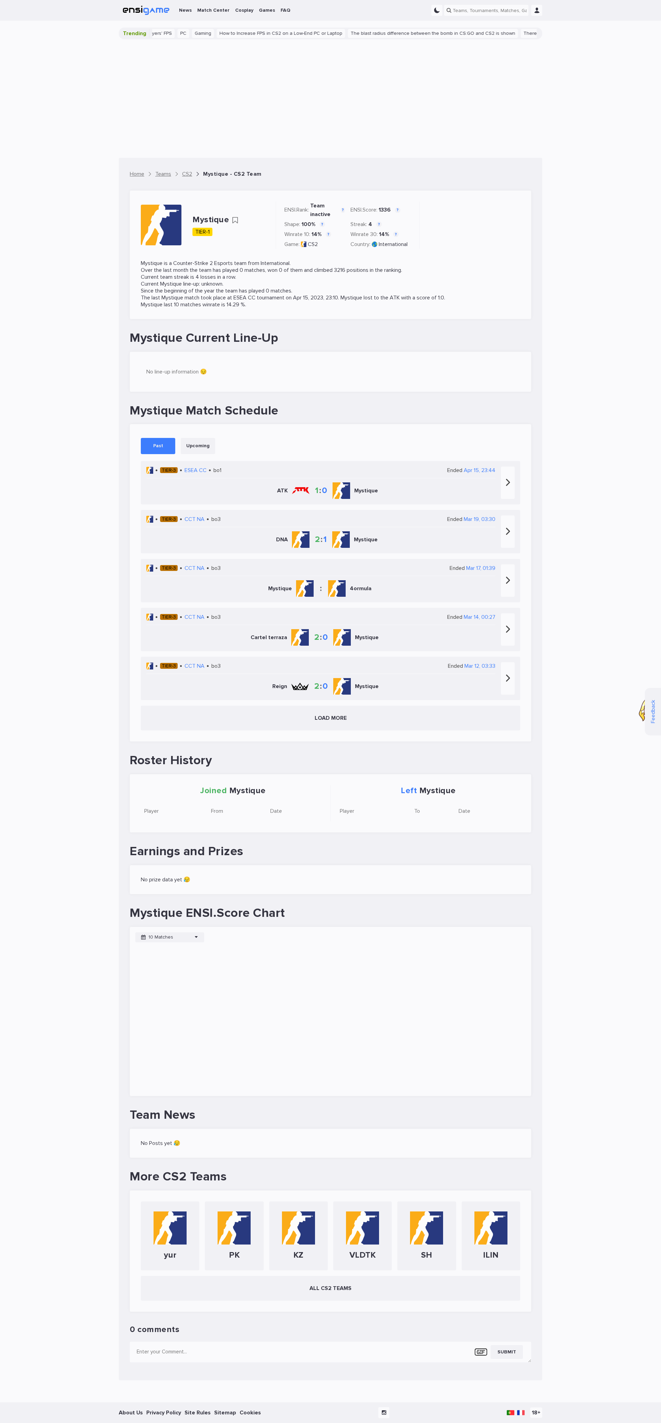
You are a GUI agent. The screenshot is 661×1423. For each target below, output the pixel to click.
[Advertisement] (330, 98)
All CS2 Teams (330, 1288)
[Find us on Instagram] (383, 1412)
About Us (131, 1412)
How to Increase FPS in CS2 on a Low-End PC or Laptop (258, 33)
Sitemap (225, 1412)
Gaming (180, 33)
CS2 (313, 244)
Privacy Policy (163, 1412)
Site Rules (198, 1412)
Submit (506, 1352)
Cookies (250, 1412)
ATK (395, 297)
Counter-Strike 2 (193, 263)
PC (161, 33)
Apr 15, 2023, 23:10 (315, 297)
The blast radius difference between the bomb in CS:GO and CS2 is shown (410, 33)
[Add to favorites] (235, 220)
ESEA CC (244, 297)
